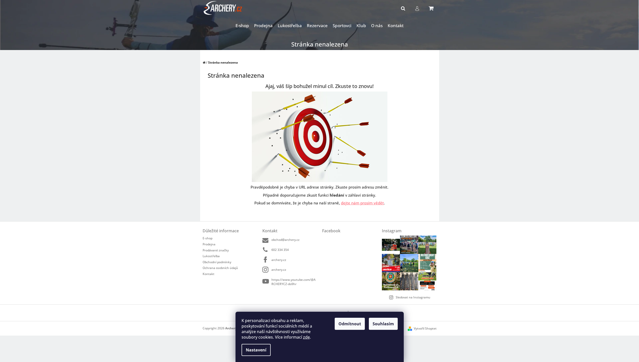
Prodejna (209, 244)
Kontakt (208, 274)
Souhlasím (383, 324)
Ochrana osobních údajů (220, 268)
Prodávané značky (216, 250)
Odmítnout (349, 324)
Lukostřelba (211, 256)
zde (306, 337)
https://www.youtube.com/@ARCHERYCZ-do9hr (293, 282)
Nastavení (256, 350)
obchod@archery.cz (285, 240)
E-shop (207, 238)
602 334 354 (280, 250)
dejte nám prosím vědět (362, 202)
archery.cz (278, 260)
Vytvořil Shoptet (425, 328)
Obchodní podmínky (217, 262)
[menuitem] (242, 26)
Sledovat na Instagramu (413, 297)
